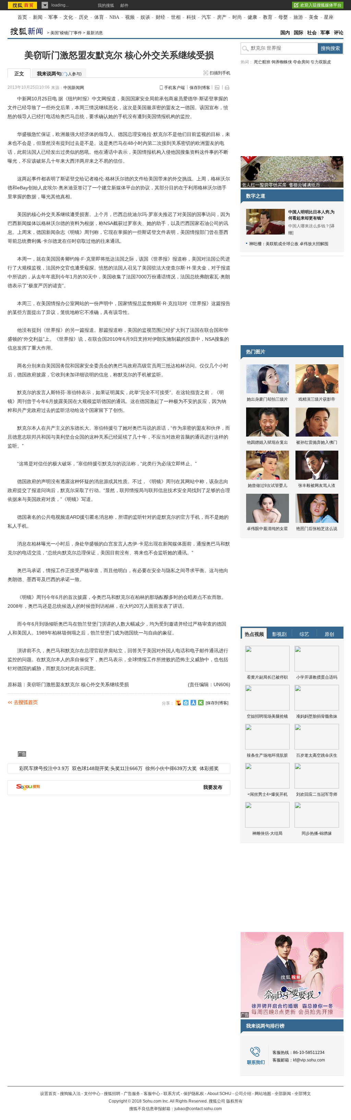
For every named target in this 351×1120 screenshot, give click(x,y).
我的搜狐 (106, 5)
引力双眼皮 (321, 62)
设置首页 (48, 1093)
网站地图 (263, 1093)
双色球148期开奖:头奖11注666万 (107, 768)
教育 (268, 17)
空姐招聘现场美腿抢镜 (267, 716)
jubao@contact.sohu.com (198, 1108)
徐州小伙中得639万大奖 (171, 768)
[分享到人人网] (193, 702)
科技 (191, 17)
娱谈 (145, 17)
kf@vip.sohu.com (309, 1060)
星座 (329, 17)
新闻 (38, 17)
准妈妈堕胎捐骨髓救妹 (316, 716)
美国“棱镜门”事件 (66, 32)
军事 (53, 17)
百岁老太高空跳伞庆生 (316, 755)
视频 (130, 17)
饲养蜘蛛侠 (281, 62)
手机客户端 (174, 87)
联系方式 (172, 1093)
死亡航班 (262, 62)
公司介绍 (243, 1093)
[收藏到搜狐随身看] (201, 702)
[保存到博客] (217, 703)
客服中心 (152, 1093)
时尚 (237, 17)
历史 (83, 17)
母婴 (283, 17)
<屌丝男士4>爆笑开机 (267, 794)
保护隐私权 (193, 1093)
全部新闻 (283, 1093)
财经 (160, 17)
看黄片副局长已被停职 (267, 677)
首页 (22, 17)
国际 (298, 32)
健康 (252, 17)
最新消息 (94, 32)
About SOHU (219, 1093)
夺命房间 (301, 62)
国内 (285, 32)
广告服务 (132, 1093)
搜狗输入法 (70, 1093)
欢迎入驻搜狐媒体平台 (320, 5)
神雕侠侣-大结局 (267, 833)
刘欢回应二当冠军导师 (316, 794)
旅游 (298, 17)
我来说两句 (59, 73)
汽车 (206, 17)
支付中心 (92, 1093)
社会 (312, 32)
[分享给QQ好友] (186, 702)
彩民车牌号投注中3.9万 (44, 768)
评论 (338, 32)
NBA (114, 17)
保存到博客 (200, 87)
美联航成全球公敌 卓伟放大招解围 (297, 243)
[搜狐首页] (23, 5)
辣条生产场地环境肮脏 (267, 755)
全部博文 (302, 1093)
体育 (99, 17)
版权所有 (234, 1101)
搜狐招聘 (112, 1093)
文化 (68, 17)
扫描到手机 (220, 73)
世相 (176, 17)
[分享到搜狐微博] (178, 702)
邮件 (124, 5)
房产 (222, 17)
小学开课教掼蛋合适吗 (316, 677)
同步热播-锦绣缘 (317, 833)
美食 (313, 17)
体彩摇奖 (209, 768)
